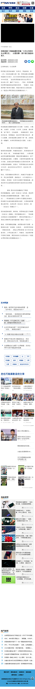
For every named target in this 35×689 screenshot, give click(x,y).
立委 (7, 364)
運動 (24, 11)
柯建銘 (21, 360)
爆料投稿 (14, 675)
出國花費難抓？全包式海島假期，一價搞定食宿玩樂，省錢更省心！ (28, 387)
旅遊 (31, 11)
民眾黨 (8, 356)
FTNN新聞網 (4, 46)
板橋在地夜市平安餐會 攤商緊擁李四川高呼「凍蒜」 (28, 403)
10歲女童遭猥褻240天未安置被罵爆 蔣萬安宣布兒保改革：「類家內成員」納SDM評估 (25, 452)
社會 (31, 8)
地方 (3, 11)
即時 (10, 8)
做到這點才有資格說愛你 (28, 419)
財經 (24, 8)
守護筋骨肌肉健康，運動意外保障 (11, 478)
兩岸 (10, 11)
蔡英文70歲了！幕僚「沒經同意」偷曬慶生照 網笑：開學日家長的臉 (17, 403)
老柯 (14, 360)
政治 (17, 8)
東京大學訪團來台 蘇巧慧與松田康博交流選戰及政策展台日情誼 (24, 431)
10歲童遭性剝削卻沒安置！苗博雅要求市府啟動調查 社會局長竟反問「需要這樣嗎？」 (17, 419)
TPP (28, 356)
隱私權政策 (14, 672)
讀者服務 (28, 672)
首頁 (3, 8)
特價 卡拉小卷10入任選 (15, 334)
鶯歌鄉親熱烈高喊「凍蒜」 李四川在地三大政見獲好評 (24, 446)
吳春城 (15, 364)
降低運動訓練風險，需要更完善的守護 (6, 419)
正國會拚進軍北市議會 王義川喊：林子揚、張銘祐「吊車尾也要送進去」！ (6, 403)
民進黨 (8, 360)
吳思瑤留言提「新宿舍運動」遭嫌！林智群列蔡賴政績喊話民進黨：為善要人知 (17, 387)
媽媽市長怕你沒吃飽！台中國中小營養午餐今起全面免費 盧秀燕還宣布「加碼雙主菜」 (11, 467)
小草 (28, 360)
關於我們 (6, 672)
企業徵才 (21, 675)
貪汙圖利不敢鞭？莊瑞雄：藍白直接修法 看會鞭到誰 (29, 467)
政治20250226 (24, 364)
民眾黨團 (15, 356)
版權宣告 (21, 672)
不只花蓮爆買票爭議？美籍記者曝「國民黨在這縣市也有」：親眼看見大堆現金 (6, 387)
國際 (17, 11)
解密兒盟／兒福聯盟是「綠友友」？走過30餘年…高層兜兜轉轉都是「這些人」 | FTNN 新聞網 (29, 478)
